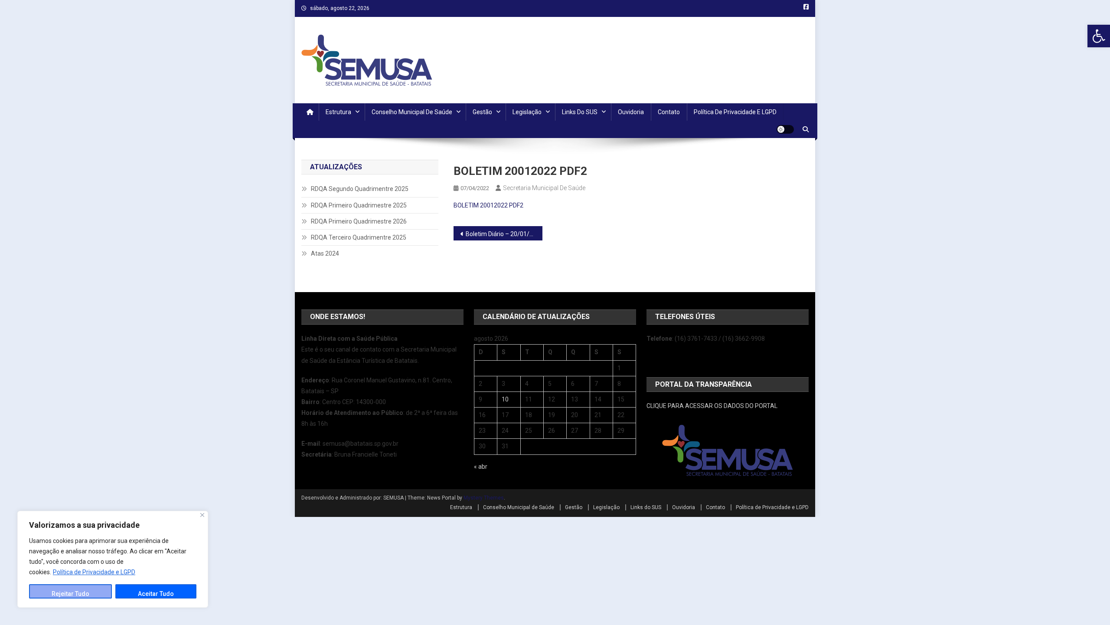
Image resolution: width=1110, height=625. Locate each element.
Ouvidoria (631, 112)
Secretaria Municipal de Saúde (544, 187)
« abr (480, 466)
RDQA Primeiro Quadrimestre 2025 (359, 205)
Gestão (482, 112)
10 (505, 399)
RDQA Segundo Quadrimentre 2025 (359, 188)
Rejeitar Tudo (70, 593)
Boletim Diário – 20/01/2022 (504, 233)
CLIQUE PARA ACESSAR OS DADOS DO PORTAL (711, 405)
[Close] (202, 515)
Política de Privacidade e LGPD (94, 572)
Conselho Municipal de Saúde (412, 112)
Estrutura (338, 112)
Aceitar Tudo (156, 593)
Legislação (527, 112)
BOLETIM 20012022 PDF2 (488, 205)
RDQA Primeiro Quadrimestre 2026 (359, 221)
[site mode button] (785, 129)
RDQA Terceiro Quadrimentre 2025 (358, 237)
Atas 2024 (325, 253)
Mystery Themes (484, 498)
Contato (669, 112)
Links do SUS (579, 112)
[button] (1098, 36)
